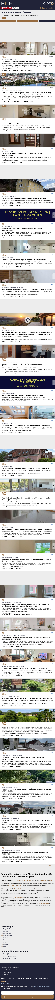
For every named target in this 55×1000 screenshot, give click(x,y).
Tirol (4, 942)
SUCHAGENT (8, 21)
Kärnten (5, 931)
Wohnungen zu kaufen (9, 956)
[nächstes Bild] (53, 48)
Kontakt (6, 974)
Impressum (7, 972)
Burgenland (6, 929)
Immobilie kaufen (19, 889)
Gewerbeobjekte (13, 882)
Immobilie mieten (19, 897)
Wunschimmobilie (44, 903)
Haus (50, 880)
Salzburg (5, 937)
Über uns (7, 970)
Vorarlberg (6, 944)
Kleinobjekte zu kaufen (9, 954)
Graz (13, 885)
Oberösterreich (7, 935)
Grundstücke (24, 882)
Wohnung (43, 880)
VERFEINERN (47, 21)
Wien (4, 946)
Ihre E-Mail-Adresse (5, 990)
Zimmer (5, 882)
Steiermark (6, 940)
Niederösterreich (8, 933)
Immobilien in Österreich (24, 880)
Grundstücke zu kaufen (9, 958)
